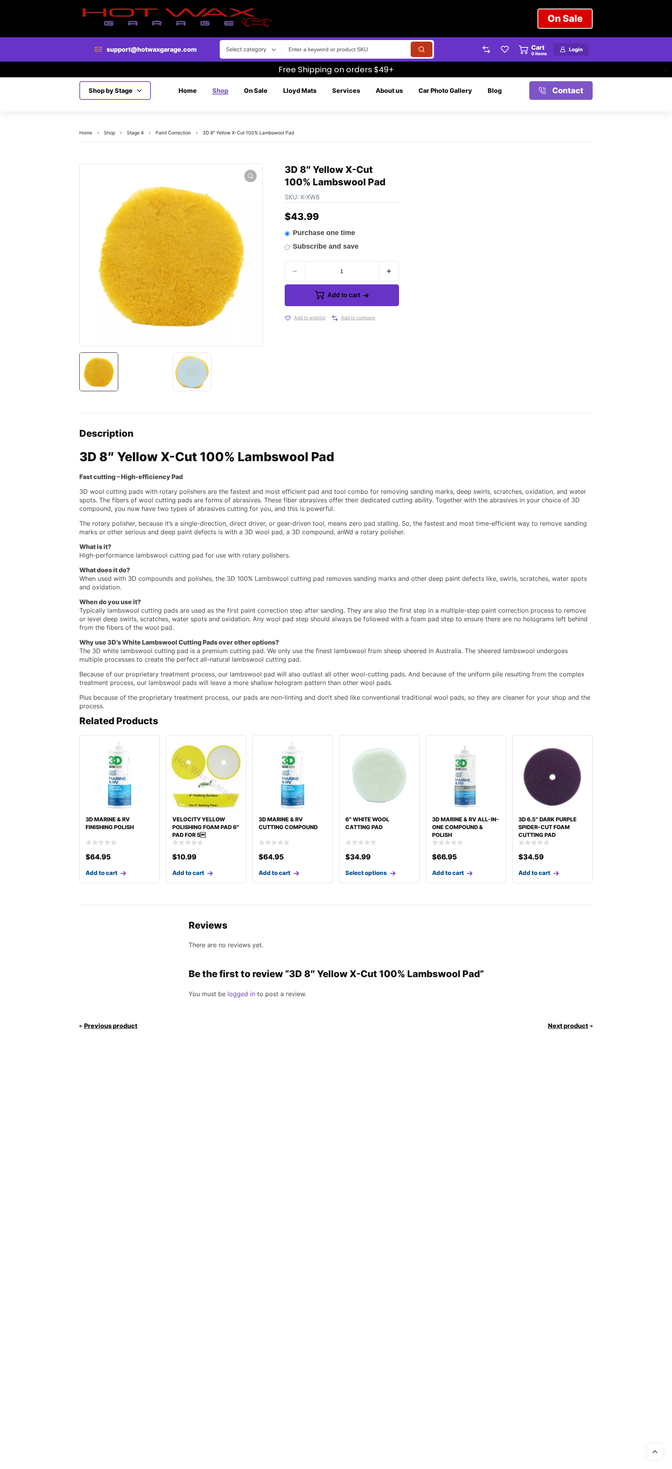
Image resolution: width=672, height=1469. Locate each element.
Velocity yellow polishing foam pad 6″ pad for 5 (205, 827)
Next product (568, 1026)
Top (655, 1452)
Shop (109, 133)
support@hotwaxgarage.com (152, 49)
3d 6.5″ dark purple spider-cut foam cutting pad (547, 827)
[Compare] (335, 318)
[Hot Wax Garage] (176, 18)
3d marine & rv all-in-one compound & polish (465, 827)
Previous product (110, 1026)
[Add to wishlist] (288, 318)
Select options (366, 873)
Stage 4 (135, 133)
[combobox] (251, 49)
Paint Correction (173, 133)
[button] (250, 176)
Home (85, 133)
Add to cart (343, 295)
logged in (241, 994)
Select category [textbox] (246, 49)
